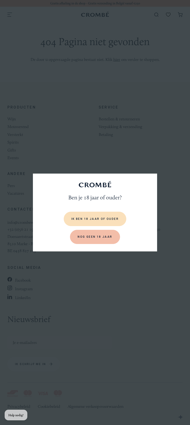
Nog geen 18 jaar (95, 236)
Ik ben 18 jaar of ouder (95, 219)
